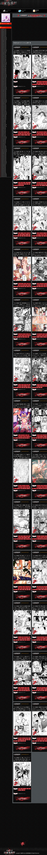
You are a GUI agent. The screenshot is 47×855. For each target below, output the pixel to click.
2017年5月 (2, 144)
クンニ (25, 233)
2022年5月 (2, 82)
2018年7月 (2, 129)
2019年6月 (2, 118)
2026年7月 (2, 30)
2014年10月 (3, 176)
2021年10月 (3, 89)
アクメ (39, 182)
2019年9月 (2, 115)
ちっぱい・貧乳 (20, 283)
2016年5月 (2, 156)
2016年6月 (2, 155)
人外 (21, 488)
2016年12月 (3, 149)
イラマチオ (24, 485)
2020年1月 (2, 111)
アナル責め (38, 536)
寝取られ (39, 589)
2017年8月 (2, 141)
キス (42, 586)
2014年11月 (3, 175)
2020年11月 (3, 100)
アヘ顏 (19, 435)
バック (23, 133)
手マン (45, 286)
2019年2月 (2, 122)
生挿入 (34, 185)
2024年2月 (2, 60)
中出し (45, 133)
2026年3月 (2, 34)
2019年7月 (2, 117)
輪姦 (29, 387)
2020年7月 (2, 104)
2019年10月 (3, 114)
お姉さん (22, 233)
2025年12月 (3, 37)
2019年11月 (3, 113)
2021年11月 (3, 88)
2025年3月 (2, 46)
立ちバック (16, 185)
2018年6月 (2, 130)
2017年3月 (2, 146)
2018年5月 (2, 131)
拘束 (19, 286)
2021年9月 (2, 90)
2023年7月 (2, 67)
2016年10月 (3, 151)
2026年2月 (2, 35)
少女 (17, 286)
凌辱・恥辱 (24, 488)
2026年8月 (2, 29)
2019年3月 (2, 121)
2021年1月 (2, 98)
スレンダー (20, 436)
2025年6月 (2, 43)
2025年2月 (2, 47)
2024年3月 (2, 59)
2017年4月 (2, 145)
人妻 (34, 589)
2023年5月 (2, 69)
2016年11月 (3, 150)
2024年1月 (2, 61)
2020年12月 (3, 99)
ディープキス (26, 637)
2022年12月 (3, 74)
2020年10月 (3, 101)
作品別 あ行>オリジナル (21, 86)
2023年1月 (2, 73)
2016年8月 (2, 153)
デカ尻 (20, 133)
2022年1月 (2, 86)
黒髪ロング (23, 790)
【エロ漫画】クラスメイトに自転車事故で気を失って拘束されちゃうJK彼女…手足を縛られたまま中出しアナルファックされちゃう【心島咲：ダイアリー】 (22, 53)
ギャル (42, 182)
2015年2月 (2, 172)
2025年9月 (2, 40)
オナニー (38, 384)
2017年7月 (2, 142)
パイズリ (39, 234)
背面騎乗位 (43, 185)
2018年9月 (2, 127)
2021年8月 (2, 91)
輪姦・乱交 (27, 690)
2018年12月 (3, 124)
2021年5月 (2, 94)
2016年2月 (2, 159)
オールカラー (23, 435)
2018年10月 (3, 126)
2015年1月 (2, 173)
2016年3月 (2, 158)
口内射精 (27, 488)
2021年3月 (2, 96)
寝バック (36, 589)
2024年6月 (2, 56)
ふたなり (41, 384)
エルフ (42, 485)
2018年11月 (3, 125)
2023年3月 (2, 71)
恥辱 (36, 387)
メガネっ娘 (24, 738)
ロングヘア (44, 435)
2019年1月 (2, 123)
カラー (26, 435)
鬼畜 (23, 185)
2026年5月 (2, 32)
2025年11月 (3, 38)
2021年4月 (2, 95)
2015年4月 (2, 170)
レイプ (44, 84)
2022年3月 (2, 84)
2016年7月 (2, 154)
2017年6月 (2, 143)
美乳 (40, 185)
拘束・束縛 (22, 286)
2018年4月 (2, 132)
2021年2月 (2, 97)
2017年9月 (2, 140)
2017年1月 (2, 148)
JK (37, 182)
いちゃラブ (41, 233)
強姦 (22, 387)
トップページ (8, 11)
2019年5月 (2, 119)
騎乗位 (20, 790)
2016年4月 (2, 157)
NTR (37, 586)
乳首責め (34, 286)
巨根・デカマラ (40, 286)
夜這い (23, 739)
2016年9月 (2, 152)
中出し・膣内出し (22, 234)
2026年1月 (2, 36)
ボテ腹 (42, 84)
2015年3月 (2, 171)
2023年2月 (2, 72)
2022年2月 (2, 85)
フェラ (25, 133)
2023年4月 (2, 70)
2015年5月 (2, 169)
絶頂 (22, 690)
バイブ (20, 738)
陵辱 (19, 185)
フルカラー (39, 335)
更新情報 (37, 11)
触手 (41, 387)
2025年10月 (3, 39)
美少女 (27, 387)
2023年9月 (2, 65)
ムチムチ (28, 133)
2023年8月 (2, 66)
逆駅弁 (43, 690)
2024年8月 (2, 54)
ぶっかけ (38, 84)
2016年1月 (2, 160)
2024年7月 (2, 55)
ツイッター (24, 11)
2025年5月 (2, 44)
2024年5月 (2, 57)
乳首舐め (27, 234)
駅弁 (21, 185)
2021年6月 (2, 93)
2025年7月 (2, 42)
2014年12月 (3, 174)
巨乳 (37, 286)
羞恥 (39, 387)
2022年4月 (2, 83)
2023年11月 (3, 63)
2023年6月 (2, 68)
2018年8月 (2, 128)
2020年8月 (2, 103)
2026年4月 (2, 33)
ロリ (27, 384)
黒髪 (27, 589)
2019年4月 (2, 120)
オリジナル (38, 591)
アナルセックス (39, 81)
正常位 (25, 286)
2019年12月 (3, 112)
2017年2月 (2, 147)
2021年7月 (2, 92)
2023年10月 (3, 64)
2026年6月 (2, 31)
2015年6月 (2, 168)
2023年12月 (3, 62)
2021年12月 (3, 87)
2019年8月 (2, 116)
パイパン (42, 234)
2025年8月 (2, 41)
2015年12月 (3, 161)
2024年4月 (2, 58)
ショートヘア (41, 283)
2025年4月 (2, 45)
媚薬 (25, 739)
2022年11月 (3, 75)
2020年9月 (2, 102)
